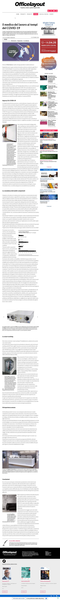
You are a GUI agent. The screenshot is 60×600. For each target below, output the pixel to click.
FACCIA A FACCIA (43, 14)
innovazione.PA (25, 581)
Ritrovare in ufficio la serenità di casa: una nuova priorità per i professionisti (53, 114)
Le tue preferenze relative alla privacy (35, 598)
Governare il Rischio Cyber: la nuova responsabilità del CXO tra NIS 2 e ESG (47, 179)
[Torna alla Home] (29, 5)
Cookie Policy (48, 555)
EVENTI (51, 14)
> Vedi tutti (48, 167)
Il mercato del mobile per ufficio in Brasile (52, 87)
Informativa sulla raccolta (19, 598)
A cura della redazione (9, 37)
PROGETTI (23, 14)
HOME (17, 14)
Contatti (47, 554)
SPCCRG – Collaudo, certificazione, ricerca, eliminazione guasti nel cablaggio (47, 190)
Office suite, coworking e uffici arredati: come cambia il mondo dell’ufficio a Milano (53, 104)
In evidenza (26, 40)
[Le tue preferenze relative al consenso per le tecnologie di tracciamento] (58, 598)
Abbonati (5, 591)
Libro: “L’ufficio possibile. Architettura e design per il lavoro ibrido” (52, 123)
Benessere (13, 40)
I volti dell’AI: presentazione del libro (47, 139)
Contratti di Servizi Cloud (44, 200)
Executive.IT (5, 581)
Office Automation (45, 581)
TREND (36, 14)
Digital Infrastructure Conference (46, 160)
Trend (5, 39)
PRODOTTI (29, 14)
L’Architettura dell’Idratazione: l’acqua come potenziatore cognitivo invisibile (52, 79)
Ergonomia (20, 40)
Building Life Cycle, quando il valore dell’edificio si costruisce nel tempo (52, 95)
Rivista (46, 551)
